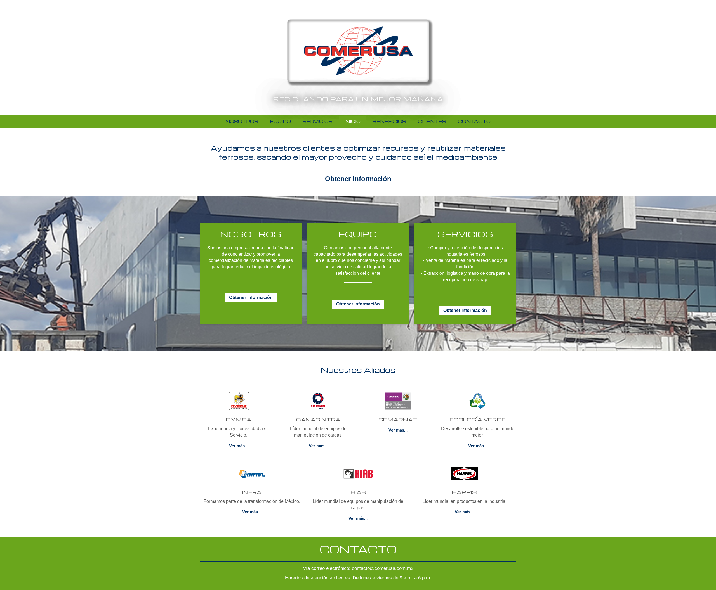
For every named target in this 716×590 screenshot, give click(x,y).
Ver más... (238, 445)
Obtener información (358, 179)
